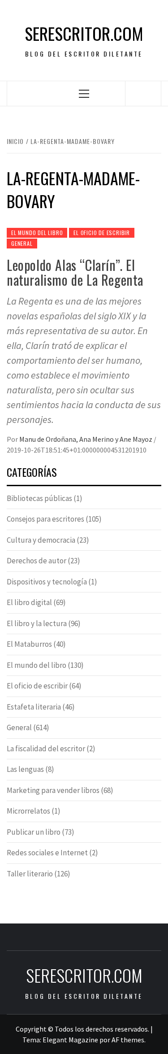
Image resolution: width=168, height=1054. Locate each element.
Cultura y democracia (41, 540)
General (22, 243)
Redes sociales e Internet (47, 853)
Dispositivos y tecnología (47, 582)
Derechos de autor (36, 561)
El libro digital (29, 602)
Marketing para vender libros (53, 790)
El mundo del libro (37, 232)
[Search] (143, 93)
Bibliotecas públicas (39, 498)
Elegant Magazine (70, 1039)
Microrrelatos (28, 811)
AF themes (128, 1039)
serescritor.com (84, 33)
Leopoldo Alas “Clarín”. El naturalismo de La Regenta (75, 272)
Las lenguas (25, 769)
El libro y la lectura (37, 623)
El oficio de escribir (101, 232)
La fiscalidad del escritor (46, 748)
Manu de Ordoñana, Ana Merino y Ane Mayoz (86, 439)
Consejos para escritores (45, 519)
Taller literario (30, 874)
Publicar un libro (33, 832)
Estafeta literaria (34, 707)
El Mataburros (29, 644)
